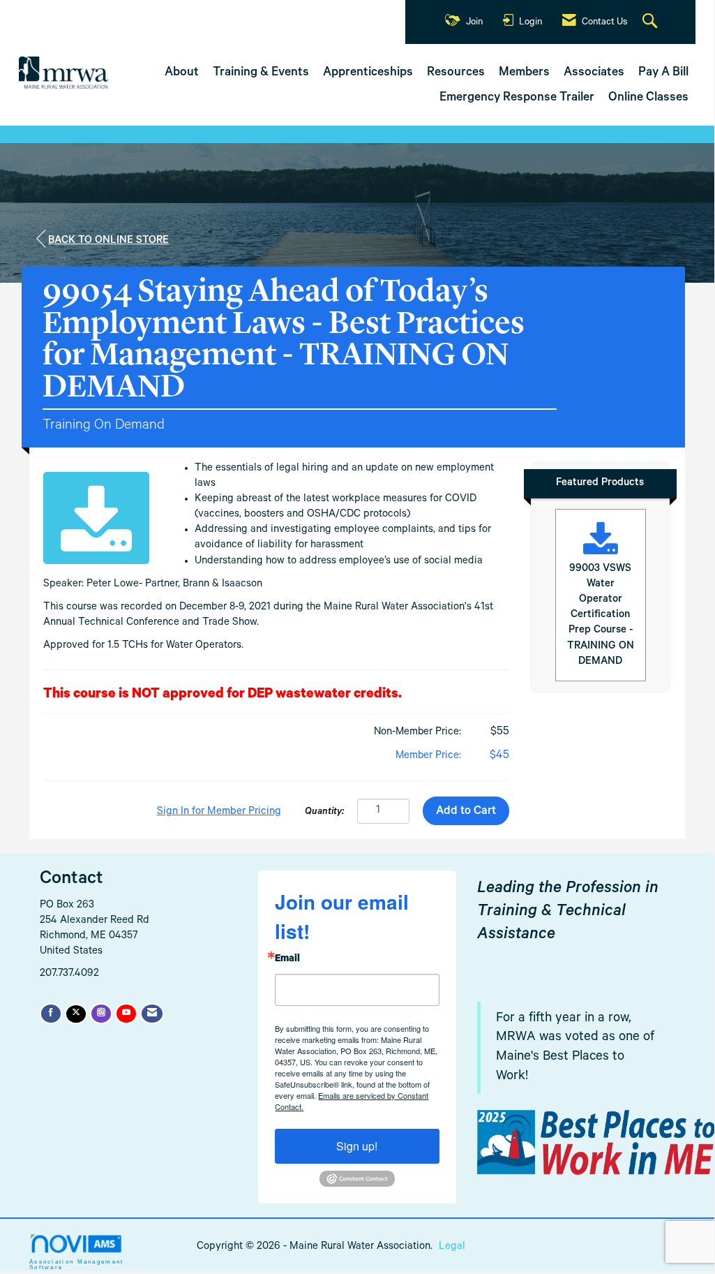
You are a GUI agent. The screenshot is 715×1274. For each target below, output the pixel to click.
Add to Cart (466, 812)
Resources (456, 73)
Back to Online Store (108, 241)
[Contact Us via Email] (152, 1013)
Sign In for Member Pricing (219, 812)
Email (287, 959)
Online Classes (648, 98)
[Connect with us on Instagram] (101, 1013)
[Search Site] (651, 22)
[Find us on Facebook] (51, 1013)
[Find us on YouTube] (126, 1013)
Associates (594, 73)
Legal (452, 1247)
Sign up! (356, 1146)
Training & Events (261, 73)
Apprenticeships (368, 73)
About (182, 73)
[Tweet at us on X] (76, 1014)
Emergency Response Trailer (516, 98)
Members (524, 73)
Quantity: (324, 812)
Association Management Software (76, 1264)
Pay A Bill (663, 73)
